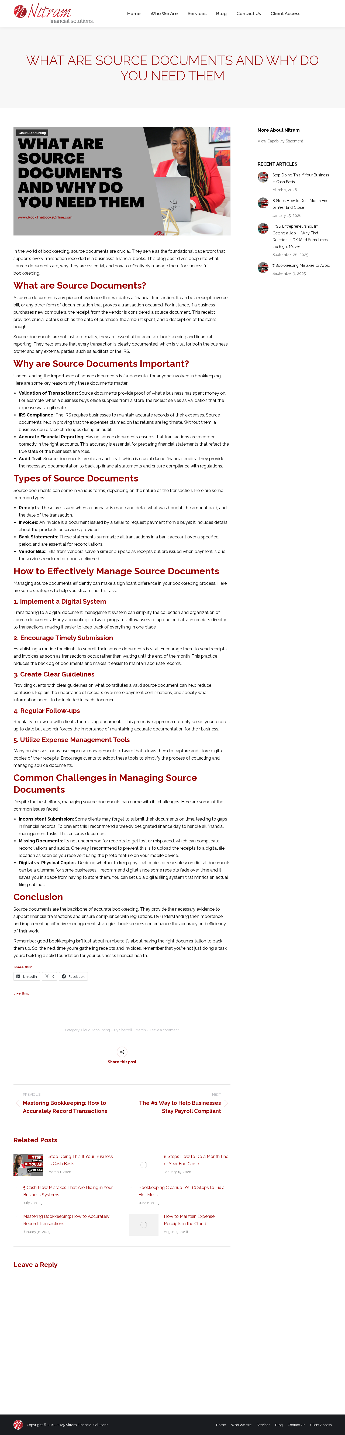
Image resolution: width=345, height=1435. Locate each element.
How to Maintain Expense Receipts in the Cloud (189, 1220)
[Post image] (28, 1165)
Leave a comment (164, 1030)
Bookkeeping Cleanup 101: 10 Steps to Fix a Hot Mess (182, 1191)
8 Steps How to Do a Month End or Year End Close (196, 1160)
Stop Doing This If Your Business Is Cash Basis (81, 1160)
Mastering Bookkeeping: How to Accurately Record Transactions (66, 1220)
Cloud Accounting (32, 133)
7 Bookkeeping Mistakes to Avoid (301, 265)
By (130, 1030)
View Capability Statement (280, 141)
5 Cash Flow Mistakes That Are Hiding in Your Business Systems (68, 1191)
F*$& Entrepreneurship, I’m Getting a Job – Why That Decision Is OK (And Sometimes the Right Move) (300, 236)
